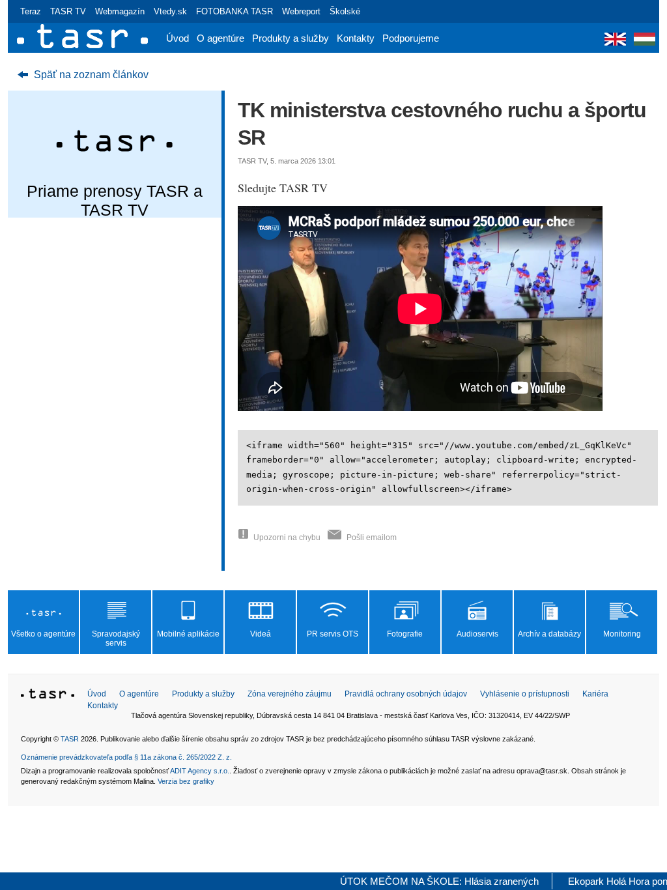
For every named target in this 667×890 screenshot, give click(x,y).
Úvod (177, 38)
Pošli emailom (372, 537)
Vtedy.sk (170, 11)
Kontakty (356, 38)
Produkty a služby (290, 38)
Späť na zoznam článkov (91, 74)
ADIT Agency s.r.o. (199, 771)
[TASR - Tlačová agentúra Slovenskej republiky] (47, 695)
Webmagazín (120, 11)
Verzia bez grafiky (186, 781)
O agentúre (220, 38)
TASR (70, 739)
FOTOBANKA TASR (234, 11)
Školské (345, 11)
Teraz (30, 11)
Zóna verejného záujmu (290, 693)
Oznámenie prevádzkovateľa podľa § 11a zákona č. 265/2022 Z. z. (126, 757)
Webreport (301, 11)
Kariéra (595, 693)
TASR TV (68, 11)
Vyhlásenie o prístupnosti (524, 693)
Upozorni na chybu (286, 537)
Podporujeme (410, 38)
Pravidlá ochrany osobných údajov (406, 693)
